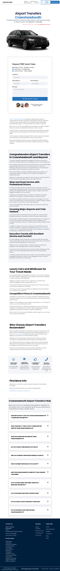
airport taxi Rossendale (18, 334)
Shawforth (12, 561)
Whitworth (8, 558)
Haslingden (8, 543)
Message (14, 86)
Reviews (41, 104)
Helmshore (8, 544)
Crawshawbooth (10, 546)
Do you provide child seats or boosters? (25, 493)
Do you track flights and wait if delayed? (25, 502)
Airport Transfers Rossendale (17, 119)
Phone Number (34, 80)
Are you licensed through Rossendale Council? (27, 455)
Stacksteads (13, 555)
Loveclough (19, 390)
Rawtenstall (12, 390)
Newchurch (8, 550)
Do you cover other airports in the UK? (24, 447)
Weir (11, 556)
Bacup (7, 556)
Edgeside (8, 559)
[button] (30, 416)
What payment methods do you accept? (25, 464)
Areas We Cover (33, 1)
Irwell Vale (13, 558)
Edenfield (14, 544)
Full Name (15, 74)
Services (26, 1)
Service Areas (10, 538)
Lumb (12, 553)
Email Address (16, 80)
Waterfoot (8, 553)
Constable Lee (26, 390)
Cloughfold (8, 552)
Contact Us (36, 3)
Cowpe (7, 555)
